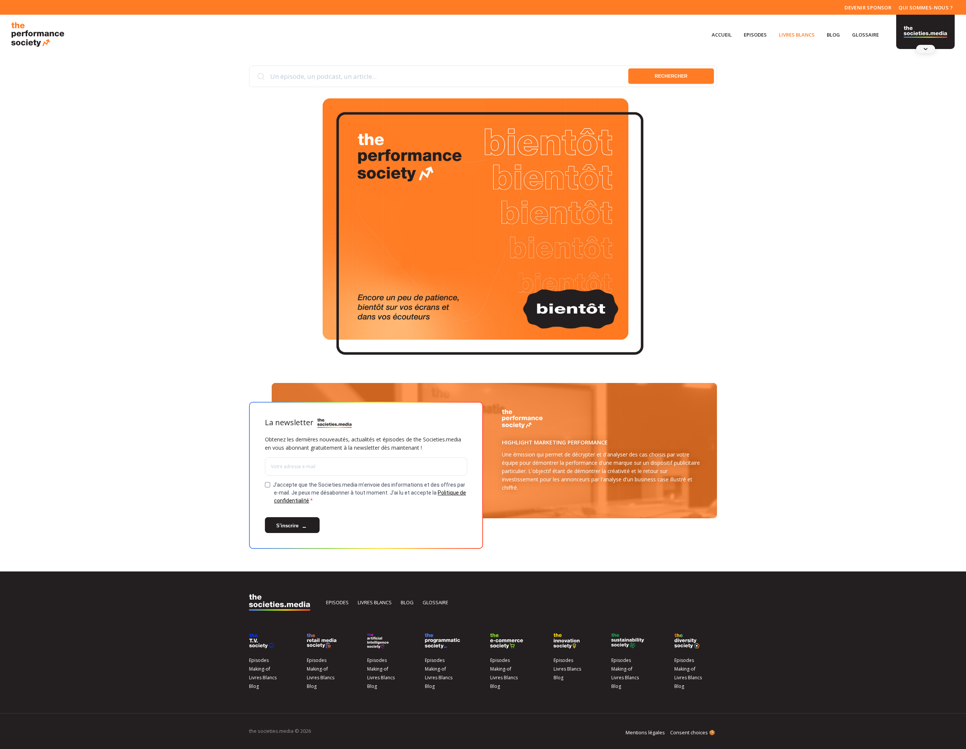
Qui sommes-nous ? (925, 7)
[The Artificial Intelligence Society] (378, 640)
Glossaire (865, 34)
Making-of (259, 669)
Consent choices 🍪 (692, 732)
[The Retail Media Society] (322, 640)
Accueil (722, 34)
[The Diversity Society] (687, 640)
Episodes (755, 34)
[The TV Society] (261, 640)
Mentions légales (645, 732)
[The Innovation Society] (567, 640)
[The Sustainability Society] (627, 640)
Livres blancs (375, 602)
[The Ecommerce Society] (506, 640)
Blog (833, 34)
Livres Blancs (797, 34)
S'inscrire (288, 525)
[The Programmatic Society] (925, 32)
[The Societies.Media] (37, 34)
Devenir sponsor (867, 7)
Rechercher (671, 76)
